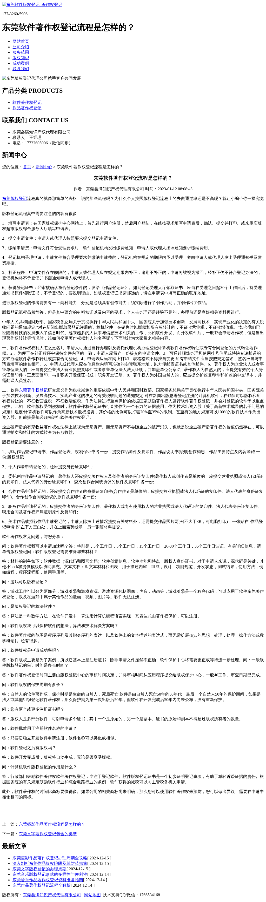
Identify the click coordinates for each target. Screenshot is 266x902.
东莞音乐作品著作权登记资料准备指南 (47, 880)
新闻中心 (44, 167)
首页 (27, 167)
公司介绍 (20, 47)
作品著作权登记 (27, 108)
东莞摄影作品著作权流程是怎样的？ (52, 824)
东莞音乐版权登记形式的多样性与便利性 (49, 874)
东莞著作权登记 (33, 390)
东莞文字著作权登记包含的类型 (48, 834)
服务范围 (20, 52)
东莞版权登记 (14, 198)
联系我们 (20, 68)
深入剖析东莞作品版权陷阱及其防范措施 (49, 863)
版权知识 (20, 58)
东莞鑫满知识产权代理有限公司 (52, 895)
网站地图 (92, 895)
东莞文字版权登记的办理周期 (39, 869)
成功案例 (20, 63)
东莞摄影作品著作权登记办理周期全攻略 (49, 858)
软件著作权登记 (27, 102)
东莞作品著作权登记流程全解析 (41, 885)
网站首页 (20, 41)
